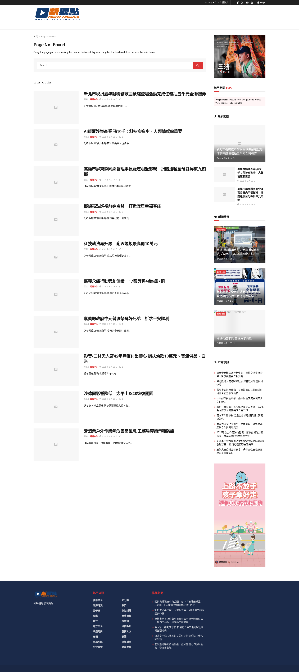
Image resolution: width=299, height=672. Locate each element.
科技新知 (126, 626)
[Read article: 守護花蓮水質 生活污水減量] (240, 328)
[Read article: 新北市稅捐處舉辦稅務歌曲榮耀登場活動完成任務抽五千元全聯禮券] (56, 107)
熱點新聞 (126, 610)
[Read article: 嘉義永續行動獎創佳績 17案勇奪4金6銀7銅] (56, 295)
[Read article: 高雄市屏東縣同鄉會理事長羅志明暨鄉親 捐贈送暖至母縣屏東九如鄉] (56, 182)
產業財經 (221, 230)
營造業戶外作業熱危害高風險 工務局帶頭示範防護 (129, 431)
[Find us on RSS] (252, 2)
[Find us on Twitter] (242, 2)
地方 (95, 621)
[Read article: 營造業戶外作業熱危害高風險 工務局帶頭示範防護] (56, 444)
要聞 (124, 636)
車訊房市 (126, 641)
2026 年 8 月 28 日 (109, 137)
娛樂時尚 (98, 631)
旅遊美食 (98, 647)
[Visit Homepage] (57, 14)
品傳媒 (96, 610)
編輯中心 (94, 99)
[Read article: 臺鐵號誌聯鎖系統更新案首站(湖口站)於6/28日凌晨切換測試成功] (240, 244)
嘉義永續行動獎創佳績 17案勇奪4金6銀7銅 (124, 281)
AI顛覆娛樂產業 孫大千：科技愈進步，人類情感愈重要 (133, 131)
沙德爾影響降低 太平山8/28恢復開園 (118, 393)
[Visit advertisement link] (240, 56)
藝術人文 (221, 272)
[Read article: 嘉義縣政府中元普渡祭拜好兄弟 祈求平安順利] (56, 332)
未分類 (125, 600)
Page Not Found (48, 36)
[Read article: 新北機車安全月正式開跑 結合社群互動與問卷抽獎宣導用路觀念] (240, 286)
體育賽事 (126, 647)
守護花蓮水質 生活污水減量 (234, 338)
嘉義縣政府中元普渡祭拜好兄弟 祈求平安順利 (126, 318)
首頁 (36, 36)
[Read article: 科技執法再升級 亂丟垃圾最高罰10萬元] (56, 257)
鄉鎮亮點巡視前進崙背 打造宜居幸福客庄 (122, 206)
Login (262, 2)
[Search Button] (198, 65)
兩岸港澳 (98, 605)
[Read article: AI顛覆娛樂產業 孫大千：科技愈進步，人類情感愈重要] (56, 145)
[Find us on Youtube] (247, 2)
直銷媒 (125, 621)
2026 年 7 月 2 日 (226, 301)
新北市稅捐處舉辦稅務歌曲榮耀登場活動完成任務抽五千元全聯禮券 (145, 94)
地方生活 (98, 626)
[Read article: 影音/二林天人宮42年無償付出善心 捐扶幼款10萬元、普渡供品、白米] (56, 370)
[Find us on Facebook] (238, 2)
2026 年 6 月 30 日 (227, 259)
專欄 (95, 636)
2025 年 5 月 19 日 (227, 343)
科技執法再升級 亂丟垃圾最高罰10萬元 (121, 243)
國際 (95, 615)
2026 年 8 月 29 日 (109, 99)
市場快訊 (98, 641)
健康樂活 (98, 600)
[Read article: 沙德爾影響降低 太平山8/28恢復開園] (56, 407)
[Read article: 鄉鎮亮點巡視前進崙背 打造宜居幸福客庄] (56, 220)
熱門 (124, 605)
